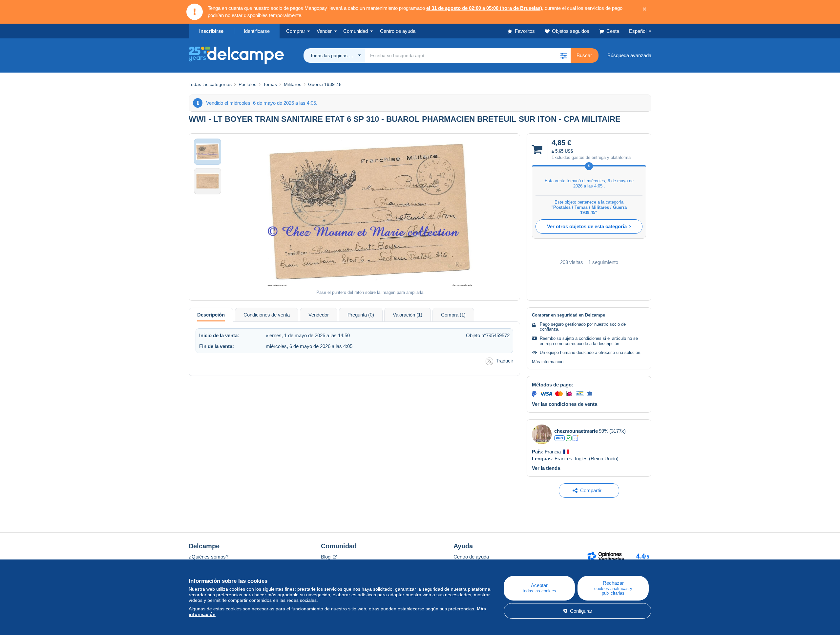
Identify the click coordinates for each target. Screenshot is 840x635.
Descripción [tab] (211, 315)
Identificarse (257, 31)
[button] (563, 55)
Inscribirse (211, 31)
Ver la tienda (546, 468)
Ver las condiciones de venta (564, 404)
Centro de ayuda (471, 556)
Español (637, 31)
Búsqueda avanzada (629, 55)
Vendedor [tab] (318, 315)
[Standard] (576, 438)
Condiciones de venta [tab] (266, 315)
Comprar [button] (295, 31)
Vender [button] (324, 31)
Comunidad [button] (355, 31)
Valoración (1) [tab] (407, 315)
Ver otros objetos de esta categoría (587, 226)
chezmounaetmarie (576, 430)
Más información (547, 361)
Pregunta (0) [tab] (360, 315)
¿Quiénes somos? (208, 556)
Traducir (504, 360)
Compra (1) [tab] (453, 315)
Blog (326, 556)
